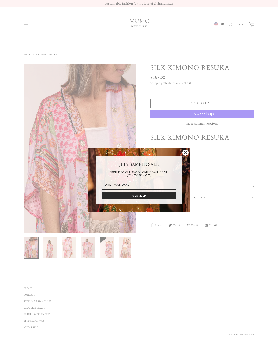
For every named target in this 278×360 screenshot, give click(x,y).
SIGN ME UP (139, 196)
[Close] (185, 152)
